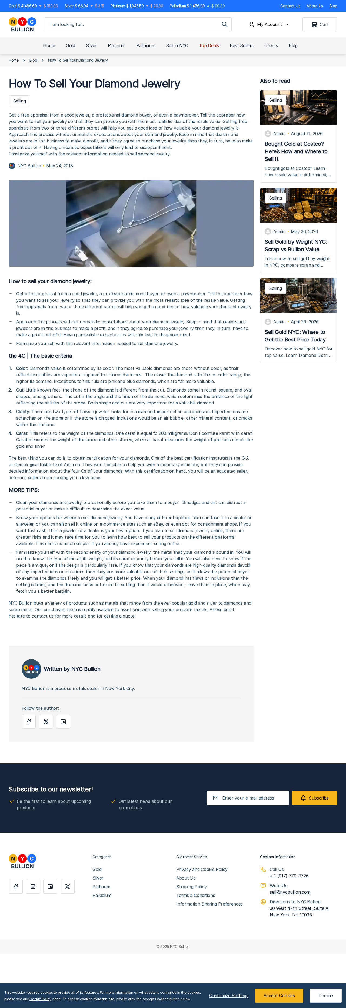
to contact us (40, 616)
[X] (68, 887)
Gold (70, 45)
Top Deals (209, 45)
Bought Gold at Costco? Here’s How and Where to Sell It (296, 151)
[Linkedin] (50, 887)
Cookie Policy (40, 999)
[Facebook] (16, 887)
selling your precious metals (179, 609)
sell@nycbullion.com (290, 892)
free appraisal (42, 293)
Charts (271, 45)
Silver (91, 45)
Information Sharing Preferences (209, 904)
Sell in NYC (177, 45)
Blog (333, 6)
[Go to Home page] (22, 24)
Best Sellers (242, 45)
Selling (275, 100)
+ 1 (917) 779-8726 (289, 875)
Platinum (116, 45)
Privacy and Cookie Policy (202, 869)
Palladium (145, 45)
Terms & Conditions (195, 895)
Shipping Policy (191, 886)
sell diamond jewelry (102, 517)
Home (49, 45)
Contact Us (290, 6)
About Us (315, 6)
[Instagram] (33, 887)
